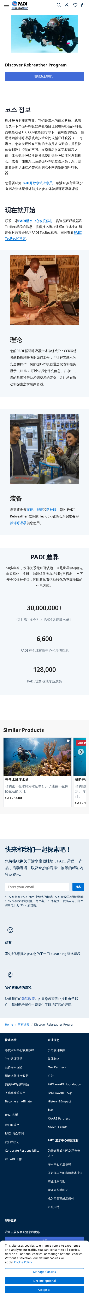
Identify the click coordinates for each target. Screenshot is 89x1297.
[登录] (67, 6)
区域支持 (53, 1207)
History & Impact (59, 1101)
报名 (78, 887)
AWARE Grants (57, 1127)
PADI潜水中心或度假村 (35, 221)
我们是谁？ (12, 1125)
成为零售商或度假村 (61, 1198)
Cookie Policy (23, 1262)
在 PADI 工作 (13, 1159)
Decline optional (44, 1281)
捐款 (51, 1110)
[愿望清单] (75, 5)
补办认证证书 (13, 1059)
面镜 (29, 509)
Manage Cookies (44, 1272)
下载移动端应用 (15, 1093)
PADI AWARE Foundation (64, 1084)
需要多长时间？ (58, 1190)
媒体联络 (53, 1059)
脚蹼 (39, 509)
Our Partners (57, 1067)
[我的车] (83, 5)
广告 (51, 1076)
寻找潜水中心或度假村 (19, 1050)
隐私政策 (28, 998)
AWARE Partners (59, 1118)
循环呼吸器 (18, 523)
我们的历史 (12, 1142)
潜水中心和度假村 (59, 1164)
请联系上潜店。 (44, 76)
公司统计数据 (56, 1050)
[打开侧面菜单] (6, 5)
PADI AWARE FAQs (60, 1093)
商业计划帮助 (56, 1181)
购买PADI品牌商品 (17, 1084)
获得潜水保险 (13, 1067)
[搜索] (58, 5)
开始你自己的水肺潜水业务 (65, 1173)
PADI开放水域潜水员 (37, 183)
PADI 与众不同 (14, 1133)
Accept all (44, 1290)
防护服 (51, 509)
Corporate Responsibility (22, 1150)
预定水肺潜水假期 (16, 1076)
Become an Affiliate (18, 1101)
